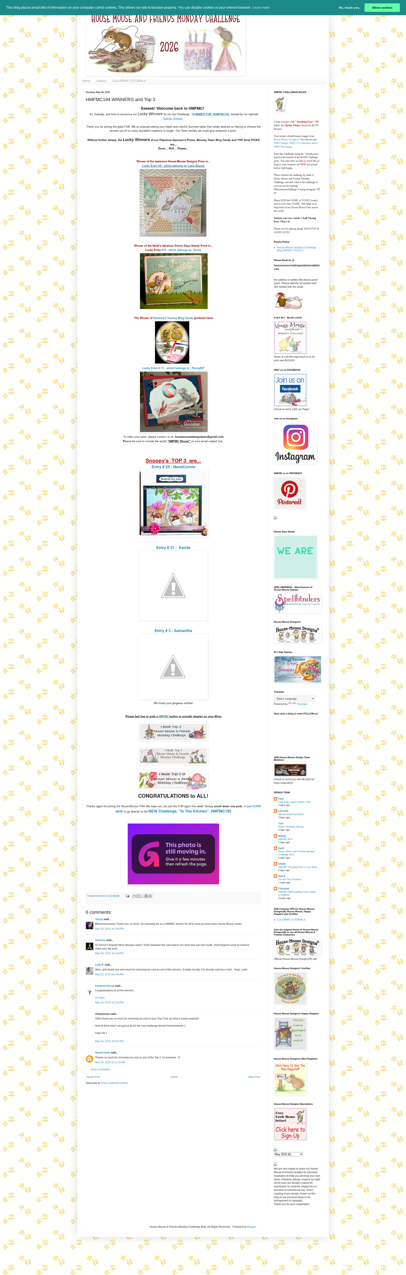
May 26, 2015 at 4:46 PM (109, 974)
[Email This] (134, 896)
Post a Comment (100, 1069)
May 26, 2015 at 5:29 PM (109, 1002)
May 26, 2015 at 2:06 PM (109, 928)
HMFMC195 (221, 811)
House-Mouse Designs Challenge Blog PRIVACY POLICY (296, 249)
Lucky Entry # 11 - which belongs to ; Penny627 (173, 368)
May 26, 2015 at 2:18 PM (109, 953)
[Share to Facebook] (146, 896)
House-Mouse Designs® (286, 139)
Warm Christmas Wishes (291, 826)
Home (86, 80)
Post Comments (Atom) (114, 1083)
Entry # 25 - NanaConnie (173, 466)
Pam (281, 798)
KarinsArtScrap (104, 985)
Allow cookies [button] (382, 7)
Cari (280, 823)
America (100, 940)
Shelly (282, 863)
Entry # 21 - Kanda (173, 547)
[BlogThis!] (138, 896)
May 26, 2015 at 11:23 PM (110, 1062)
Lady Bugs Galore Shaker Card (294, 802)
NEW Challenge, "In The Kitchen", (179, 811)
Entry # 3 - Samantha (173, 630)
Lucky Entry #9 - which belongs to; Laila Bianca (173, 166)
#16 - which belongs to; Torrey (181, 250)
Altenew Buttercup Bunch (291, 814)
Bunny (282, 835)
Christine (283, 888)
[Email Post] (127, 896)
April (281, 848)
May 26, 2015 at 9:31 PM (109, 1041)
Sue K (281, 876)
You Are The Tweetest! (289, 879)
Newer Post (93, 1076)
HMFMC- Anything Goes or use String (297, 867)
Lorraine (283, 811)
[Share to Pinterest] (150, 896)
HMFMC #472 (285, 839)
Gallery (101, 80)
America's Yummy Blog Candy (173, 318)
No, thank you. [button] (349, 7)
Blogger (251, 1226)
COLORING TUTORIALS (129, 80)
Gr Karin (100, 997)
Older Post (254, 1076)
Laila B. (99, 964)
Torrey (99, 919)
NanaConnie (102, 1052)
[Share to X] (142, 896)
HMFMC (163, 716)
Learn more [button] (261, 7)
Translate (302, 704)
